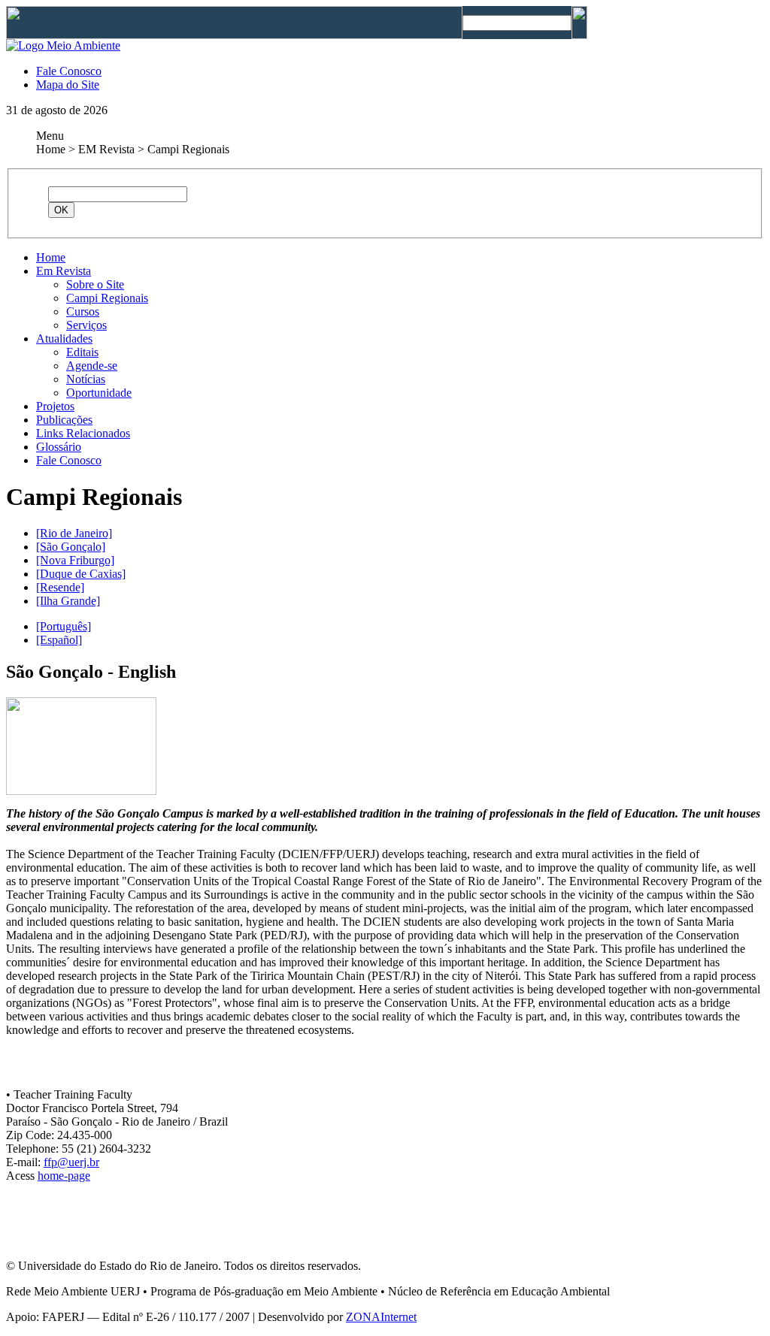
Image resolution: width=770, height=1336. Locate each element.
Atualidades (64, 338)
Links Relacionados (83, 433)
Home (50, 257)
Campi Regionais (107, 298)
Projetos (55, 406)
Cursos (82, 311)
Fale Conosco (69, 71)
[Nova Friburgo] (75, 560)
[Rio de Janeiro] (74, 533)
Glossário (58, 446)
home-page (64, 1175)
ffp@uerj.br (71, 1162)
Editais (82, 352)
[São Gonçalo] (70, 546)
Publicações (64, 419)
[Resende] (60, 587)
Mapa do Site (67, 84)
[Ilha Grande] (68, 600)
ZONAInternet (381, 1316)
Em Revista (63, 270)
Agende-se (91, 365)
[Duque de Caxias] (81, 573)
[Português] (63, 626)
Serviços (86, 325)
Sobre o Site (95, 284)
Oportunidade (99, 392)
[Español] (59, 639)
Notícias (85, 379)
